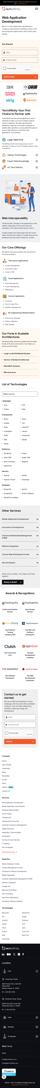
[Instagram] (19, 954)
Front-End (25, 931)
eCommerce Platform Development (14, 871)
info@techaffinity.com (9, 1059)
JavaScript (5, 939)
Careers (7, 787)
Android (4, 920)
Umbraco (25, 920)
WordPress (26, 913)
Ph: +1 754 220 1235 (8, 1010)
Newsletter (6, 776)
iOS (3, 917)
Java (23, 928)
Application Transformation (11, 832)
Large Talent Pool (15, 140)
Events (4, 780)
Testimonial (6, 768)
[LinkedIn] (3, 954)
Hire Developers (7, 847)
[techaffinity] (11, 9)
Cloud (4, 928)
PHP (23, 924)
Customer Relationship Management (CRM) (17, 879)
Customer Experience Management (14, 825)
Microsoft (5, 913)
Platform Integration (9, 883)
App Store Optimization (10, 897)
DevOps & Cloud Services (11, 840)
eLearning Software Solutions (12, 901)
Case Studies (6, 765)
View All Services (8, 852)
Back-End (25, 935)
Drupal (24, 917)
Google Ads (6, 886)
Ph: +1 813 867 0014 (8, 992)
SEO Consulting (7, 894)
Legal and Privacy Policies (20, 1085)
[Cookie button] (4, 1077)
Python (4, 931)
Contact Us (6, 791)
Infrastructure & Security (10, 821)
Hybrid (4, 924)
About (4, 761)
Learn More (20, 4)
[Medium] (9, 954)
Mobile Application (8, 875)
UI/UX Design (7, 814)
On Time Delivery (15, 167)
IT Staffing (5, 844)
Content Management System (12, 868)
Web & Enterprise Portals (10, 864)
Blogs (4, 772)
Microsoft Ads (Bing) (9, 890)
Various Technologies (16, 155)
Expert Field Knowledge (18, 161)
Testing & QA (6, 817)
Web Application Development (12, 803)
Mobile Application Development (13, 806)
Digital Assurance (8, 829)
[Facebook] (23, 954)
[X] (14, 954)
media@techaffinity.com (10, 1063)
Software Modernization (10, 810)
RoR (3, 935)
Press (4, 783)
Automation (6, 836)
